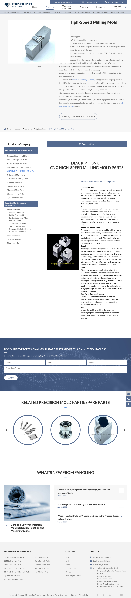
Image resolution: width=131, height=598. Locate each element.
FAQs (67, 561)
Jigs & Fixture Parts (15, 197)
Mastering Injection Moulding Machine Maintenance (81, 504)
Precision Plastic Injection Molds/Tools (15, 204)
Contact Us (117, 7)
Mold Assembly (13, 235)
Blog (67, 557)
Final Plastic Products (15, 243)
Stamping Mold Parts (15, 186)
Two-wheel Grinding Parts (17, 179)
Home (34, 7)
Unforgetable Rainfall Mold (20, 229)
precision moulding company (83, 80)
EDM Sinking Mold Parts (17, 160)
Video (68, 565)
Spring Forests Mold (17, 226)
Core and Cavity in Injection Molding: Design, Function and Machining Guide (27, 527)
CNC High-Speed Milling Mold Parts (61, 129)
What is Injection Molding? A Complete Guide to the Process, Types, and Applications (88, 517)
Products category (17, 144)
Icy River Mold (15, 221)
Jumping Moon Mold (17, 223)
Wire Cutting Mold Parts (17, 163)
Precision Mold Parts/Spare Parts (34, 129)
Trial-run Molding (14, 239)
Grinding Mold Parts (15, 182)
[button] (73, 67)
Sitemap (74, 595)
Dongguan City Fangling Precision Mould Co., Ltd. (35, 595)
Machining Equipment (66, 7)
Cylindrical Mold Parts (16, 175)
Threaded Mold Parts (15, 190)
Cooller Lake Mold (16, 212)
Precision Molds (13, 209)
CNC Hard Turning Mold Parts (19, 167)
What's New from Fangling (65, 472)
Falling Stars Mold (16, 215)
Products (50, 7)
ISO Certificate (71, 568)
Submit (11, 378)
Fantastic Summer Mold (18, 218)
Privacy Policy (84, 595)
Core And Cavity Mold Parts (18, 156)
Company (84, 7)
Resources (101, 7)
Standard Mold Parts (15, 194)
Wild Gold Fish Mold (17, 232)
